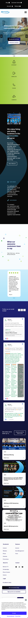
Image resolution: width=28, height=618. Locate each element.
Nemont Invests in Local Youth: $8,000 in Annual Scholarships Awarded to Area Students (13, 479)
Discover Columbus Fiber (14, 45)
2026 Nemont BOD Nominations (11, 503)
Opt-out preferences (10, 616)
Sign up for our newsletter (14, 591)
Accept (14, 613)
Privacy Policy (17, 616)
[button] (26, 600)
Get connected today (14, 587)
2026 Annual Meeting (9, 454)
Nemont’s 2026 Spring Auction (11, 526)
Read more (20, 326)
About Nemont (12, 163)
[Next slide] (26, 36)
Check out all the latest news (20, 432)
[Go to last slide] (1, 36)
